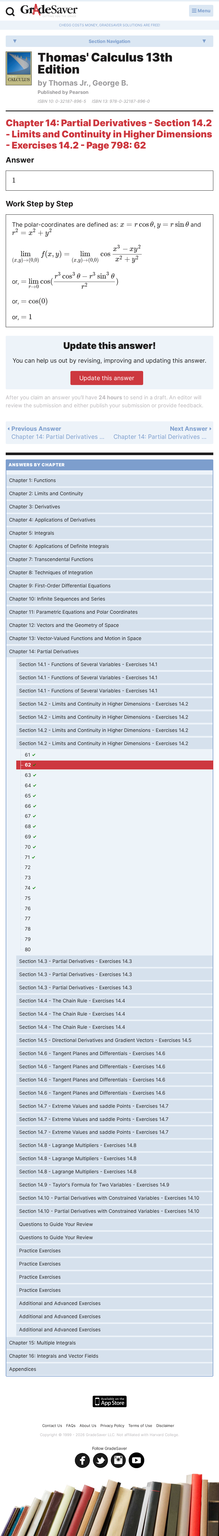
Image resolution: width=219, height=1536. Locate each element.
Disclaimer (165, 1425)
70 (28, 847)
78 (28, 929)
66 (29, 806)
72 (28, 867)
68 (28, 826)
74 (28, 888)
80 (28, 949)
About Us (88, 1425)
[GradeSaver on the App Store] (110, 1401)
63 (29, 775)
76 (28, 908)
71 (28, 857)
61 (28, 755)
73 (28, 877)
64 (29, 785)
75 (28, 898)
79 (28, 939)
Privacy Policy (112, 1425)
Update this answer (106, 378)
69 (29, 837)
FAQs (71, 1425)
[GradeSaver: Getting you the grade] (49, 11)
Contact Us (52, 1425)
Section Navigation (109, 41)
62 (28, 765)
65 (28, 796)
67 (28, 816)
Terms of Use (140, 1425)
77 (28, 918)
